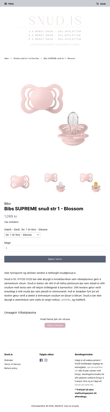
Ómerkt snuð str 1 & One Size (26, 58)
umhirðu (65, 299)
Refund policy (10, 368)
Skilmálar (8, 360)
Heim (6, 58)
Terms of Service (12, 364)
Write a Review (55, 325)
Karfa (103, 4)
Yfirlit (11, 4)
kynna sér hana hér (84, 384)
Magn (7, 242)
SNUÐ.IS (59, 406)
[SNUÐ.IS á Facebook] (41, 361)
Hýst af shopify (71, 406)
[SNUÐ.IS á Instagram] (45, 361)
